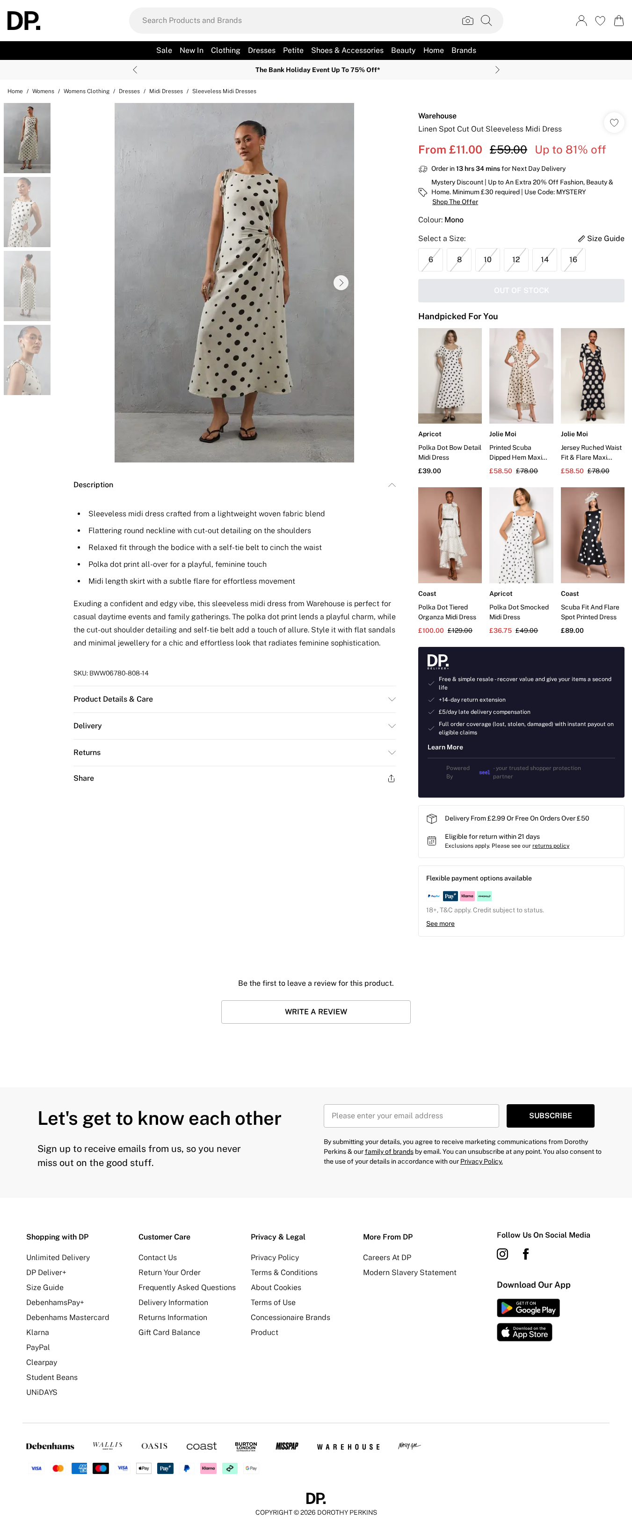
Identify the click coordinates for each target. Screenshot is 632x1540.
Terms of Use (273, 1302)
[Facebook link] (525, 1254)
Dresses (129, 91)
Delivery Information (173, 1302)
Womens (43, 91)
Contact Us (157, 1257)
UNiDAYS (42, 1392)
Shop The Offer (455, 201)
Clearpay (41, 1362)
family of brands (389, 1151)
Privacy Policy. (481, 1161)
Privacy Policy (275, 1257)
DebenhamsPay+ (55, 1302)
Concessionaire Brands (290, 1317)
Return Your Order (169, 1272)
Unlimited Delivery (58, 1257)
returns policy (550, 846)
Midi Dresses (166, 91)
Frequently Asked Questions (187, 1287)
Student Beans (52, 1377)
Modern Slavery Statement (410, 1272)
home (15, 91)
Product (264, 1332)
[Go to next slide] (341, 282)
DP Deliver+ (46, 1272)
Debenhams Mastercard (67, 1317)
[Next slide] (497, 69)
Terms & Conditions (284, 1272)
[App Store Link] (528, 1320)
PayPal (38, 1347)
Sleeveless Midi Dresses (224, 91)
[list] (234, 282)
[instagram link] (502, 1254)
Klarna (37, 1332)
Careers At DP (387, 1257)
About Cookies (276, 1287)
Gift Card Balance (169, 1332)
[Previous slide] (135, 69)
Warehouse (437, 115)
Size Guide (45, 1287)
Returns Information (172, 1317)
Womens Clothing (86, 91)
